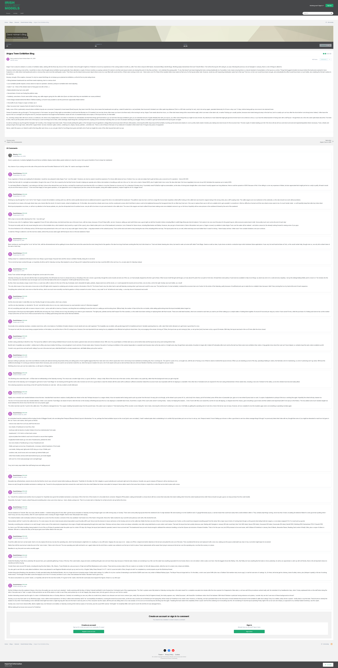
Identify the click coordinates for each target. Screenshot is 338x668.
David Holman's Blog (16, 34)
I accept (328, 664)
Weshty (15, 154)
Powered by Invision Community (169, 658)
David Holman (17, 37)
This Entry (324, 13)
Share (315, 59)
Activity (15, 13)
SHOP (22, 13)
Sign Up (329, 5)
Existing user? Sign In (316, 5)
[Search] (331, 13)
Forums (8, 13)
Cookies (177, 654)
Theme (160, 654)
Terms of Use (8, 665)
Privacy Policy (169, 654)
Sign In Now (249, 631)
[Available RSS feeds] (331, 644)
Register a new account (88, 631)
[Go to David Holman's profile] (7, 59)
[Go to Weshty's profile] (10, 155)
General (25, 37)
